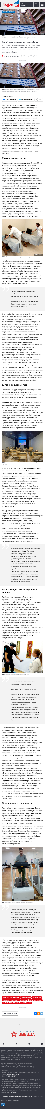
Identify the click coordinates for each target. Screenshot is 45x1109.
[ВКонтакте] (35, 1013)
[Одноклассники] (38, 1013)
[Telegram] (41, 1013)
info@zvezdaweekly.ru (13, 1074)
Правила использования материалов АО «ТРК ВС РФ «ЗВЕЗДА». (22, 1096)
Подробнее (13, 1092)
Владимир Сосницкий (11, 56)
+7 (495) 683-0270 (10, 1076)
